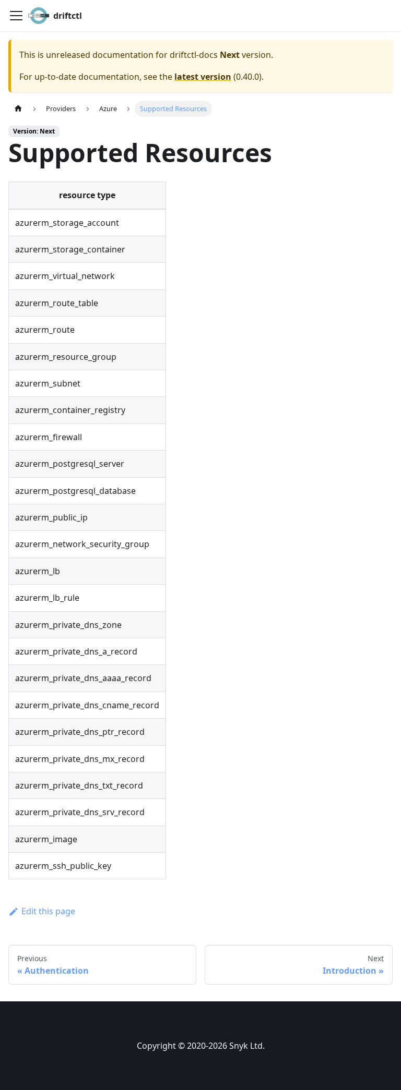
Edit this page (48, 911)
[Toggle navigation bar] (16, 15)
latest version (202, 76)
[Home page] (18, 109)
